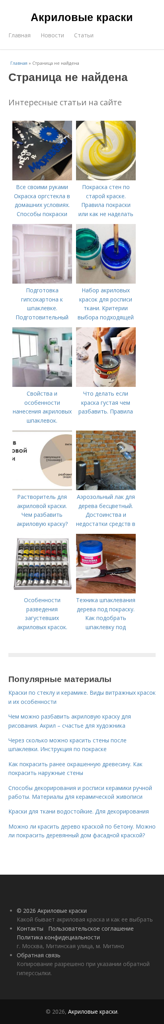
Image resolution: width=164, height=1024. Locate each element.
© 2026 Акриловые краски (52, 910)
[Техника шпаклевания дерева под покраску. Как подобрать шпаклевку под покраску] (106, 591)
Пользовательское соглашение (91, 928)
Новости (52, 35)
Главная (19, 35)
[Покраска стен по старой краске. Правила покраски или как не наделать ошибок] (106, 178)
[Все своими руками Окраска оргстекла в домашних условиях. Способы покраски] (42, 178)
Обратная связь (39, 955)
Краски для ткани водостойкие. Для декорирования (78, 811)
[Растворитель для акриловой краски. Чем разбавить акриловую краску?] (42, 488)
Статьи (84, 35)
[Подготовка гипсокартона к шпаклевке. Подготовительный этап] (42, 281)
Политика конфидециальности (58, 937)
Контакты (30, 928)
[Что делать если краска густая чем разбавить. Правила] (106, 384)
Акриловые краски (82, 16)
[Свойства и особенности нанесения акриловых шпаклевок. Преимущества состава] (42, 384)
